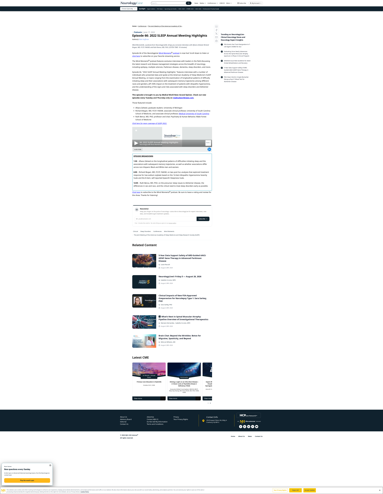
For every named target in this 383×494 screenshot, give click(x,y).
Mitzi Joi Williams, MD (168, 342)
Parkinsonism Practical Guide (211, 9)
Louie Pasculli (165, 264)
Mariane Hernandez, (168, 323)
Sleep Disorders (145, 231)
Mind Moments (165, 53)
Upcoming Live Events (170, 9)
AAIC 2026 (198, 9)
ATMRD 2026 (190, 9)
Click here (136, 192)
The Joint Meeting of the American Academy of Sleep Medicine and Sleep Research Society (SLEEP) (166, 235)
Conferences (212, 3)
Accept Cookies (310, 490)
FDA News (160, 9)
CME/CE (222, 3)
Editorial (123, 422)
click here (136, 56)
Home (134, 26)
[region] (191, 490)
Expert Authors (151, 9)
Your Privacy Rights (181, 419)
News (196, 3)
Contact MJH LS (152, 419)
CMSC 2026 (181, 9)
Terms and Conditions (155, 424)
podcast (175, 53)
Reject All (295, 490)
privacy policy (172, 223)
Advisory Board (126, 419)
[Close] (380, 490)
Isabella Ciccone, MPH (168, 280)
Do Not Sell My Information (157, 422)
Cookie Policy (84, 492)
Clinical (135, 231)
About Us (123, 417)
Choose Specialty (127, 9)
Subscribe (202, 219)
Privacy (176, 417)
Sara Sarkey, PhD (166, 305)
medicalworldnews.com (183, 98)
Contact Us (124, 424)
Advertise (150, 417)
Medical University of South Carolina (194, 113)
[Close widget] (50, 465)
